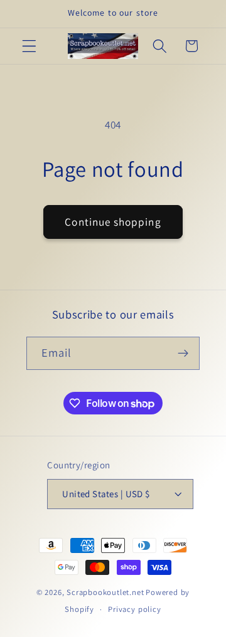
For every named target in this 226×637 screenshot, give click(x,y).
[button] (29, 46)
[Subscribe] (184, 354)
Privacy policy (134, 609)
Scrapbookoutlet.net (105, 592)
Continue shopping (113, 221)
